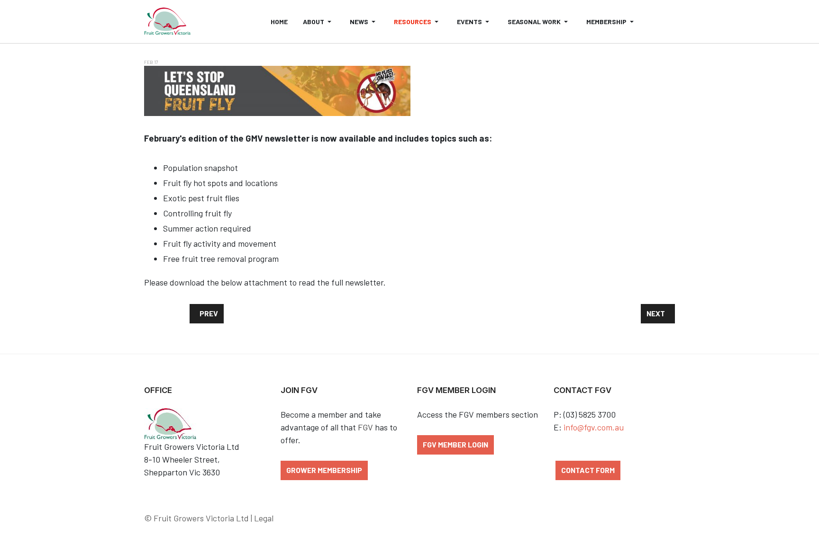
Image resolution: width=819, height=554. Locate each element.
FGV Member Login (455, 444)
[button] (319, 21)
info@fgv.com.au (594, 427)
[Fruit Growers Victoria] (167, 22)
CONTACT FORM (588, 469)
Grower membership (324, 469)
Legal (263, 518)
